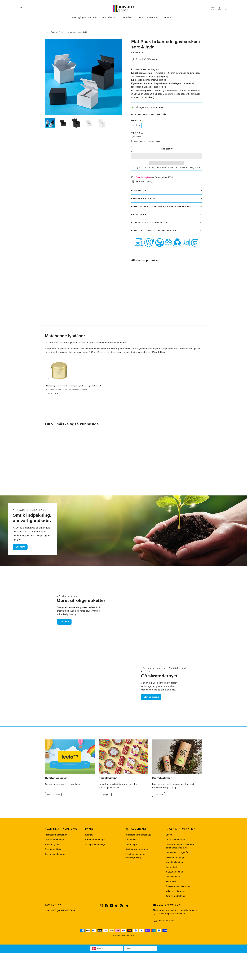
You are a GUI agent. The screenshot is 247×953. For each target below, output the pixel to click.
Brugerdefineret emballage (138, 835)
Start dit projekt (151, 697)
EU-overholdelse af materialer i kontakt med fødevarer (181, 846)
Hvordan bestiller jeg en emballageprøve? (161, 206)
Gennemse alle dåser (55, 854)
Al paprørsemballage (95, 844)
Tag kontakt (171, 867)
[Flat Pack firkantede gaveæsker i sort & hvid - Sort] (133, 305)
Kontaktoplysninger (175, 862)
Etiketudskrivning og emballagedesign (135, 855)
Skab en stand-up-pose (136, 849)
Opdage (105, 794)
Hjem (47, 32)
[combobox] (106, 948)
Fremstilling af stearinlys (57, 835)
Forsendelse (136, 141)
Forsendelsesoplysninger (178, 886)
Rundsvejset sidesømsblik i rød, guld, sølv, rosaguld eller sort (73, 386)
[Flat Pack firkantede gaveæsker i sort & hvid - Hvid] (136, 305)
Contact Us (169, 17)
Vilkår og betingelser (176, 891)
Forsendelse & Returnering (150, 223)
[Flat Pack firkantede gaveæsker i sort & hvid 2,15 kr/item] (137, 283)
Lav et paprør (131, 844)
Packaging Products (83, 17)
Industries (107, 17)
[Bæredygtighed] (177, 756)
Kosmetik (89, 835)
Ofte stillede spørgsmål (177, 852)
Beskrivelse (139, 190)
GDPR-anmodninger (175, 857)
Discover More (147, 17)
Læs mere (159, 794)
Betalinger (138, 215)
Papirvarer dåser (53, 849)
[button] (166, 156)
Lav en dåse (131, 840)
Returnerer (171, 881)
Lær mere (20, 547)
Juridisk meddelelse (175, 896)
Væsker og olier (52, 844)
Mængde (136, 120)
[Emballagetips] (123, 756)
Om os (169, 835)
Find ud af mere (53, 794)
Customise (126, 17)
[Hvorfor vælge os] (70, 756)
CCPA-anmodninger (175, 840)
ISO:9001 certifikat (174, 872)
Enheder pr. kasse (143, 198)
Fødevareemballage (54, 840)
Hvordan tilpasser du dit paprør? (154, 231)
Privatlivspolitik (173, 877)
